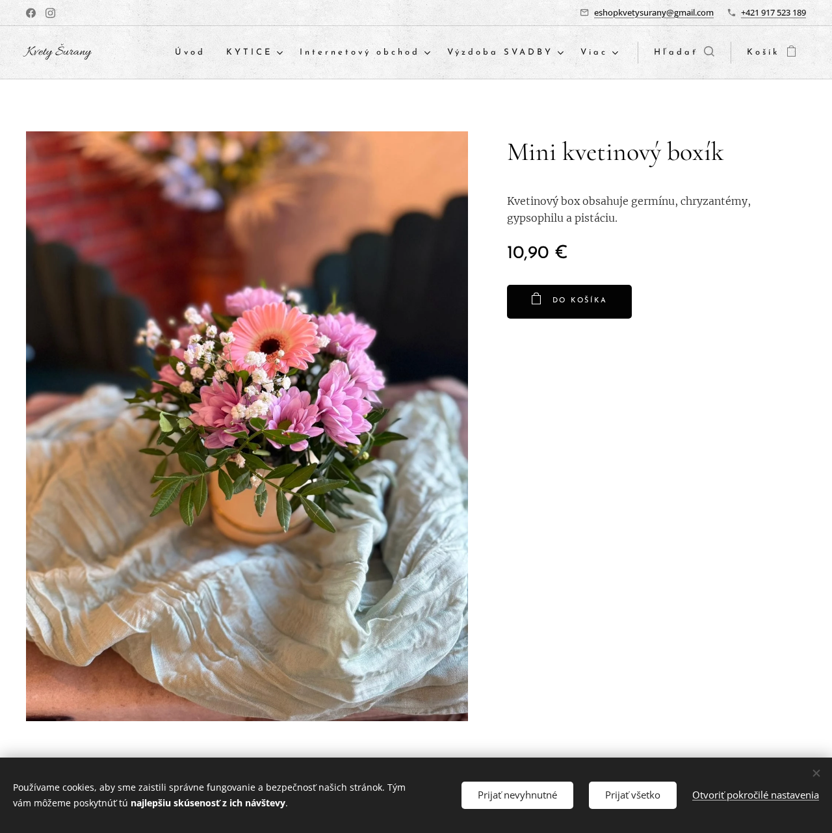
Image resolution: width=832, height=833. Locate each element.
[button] (684, 52)
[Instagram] (50, 13)
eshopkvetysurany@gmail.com (654, 12)
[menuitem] (194, 53)
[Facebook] (31, 13)
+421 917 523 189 (773, 12)
